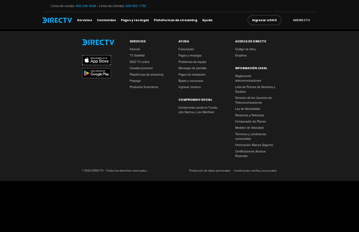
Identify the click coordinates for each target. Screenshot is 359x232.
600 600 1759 (136, 5)
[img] (313, 20)
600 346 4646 (86, 5)
